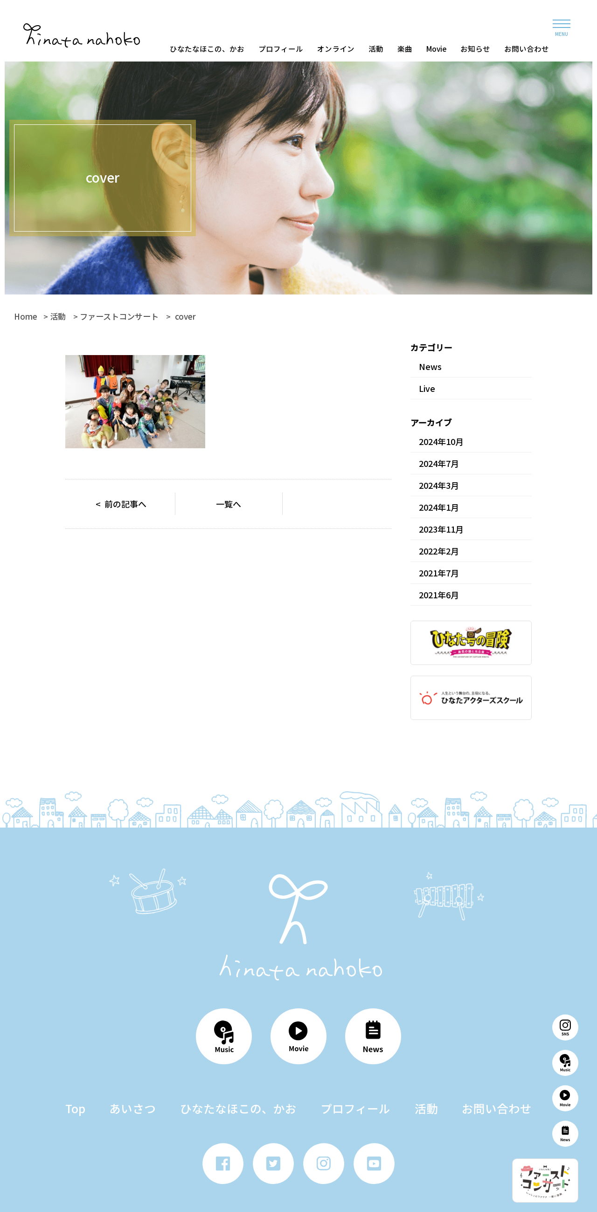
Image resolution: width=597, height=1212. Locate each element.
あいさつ (132, 1108)
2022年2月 (439, 551)
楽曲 (404, 48)
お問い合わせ (526, 48)
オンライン (335, 48)
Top (75, 1108)
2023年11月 (441, 529)
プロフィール (280, 48)
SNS (565, 1027)
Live (427, 388)
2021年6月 (439, 595)
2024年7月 (439, 463)
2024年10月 (441, 441)
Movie (436, 48)
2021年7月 (439, 573)
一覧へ (228, 504)
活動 (375, 48)
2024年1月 (439, 507)
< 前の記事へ (121, 504)
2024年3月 (439, 485)
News (565, 1134)
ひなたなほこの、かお (207, 48)
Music (565, 1063)
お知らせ (475, 48)
